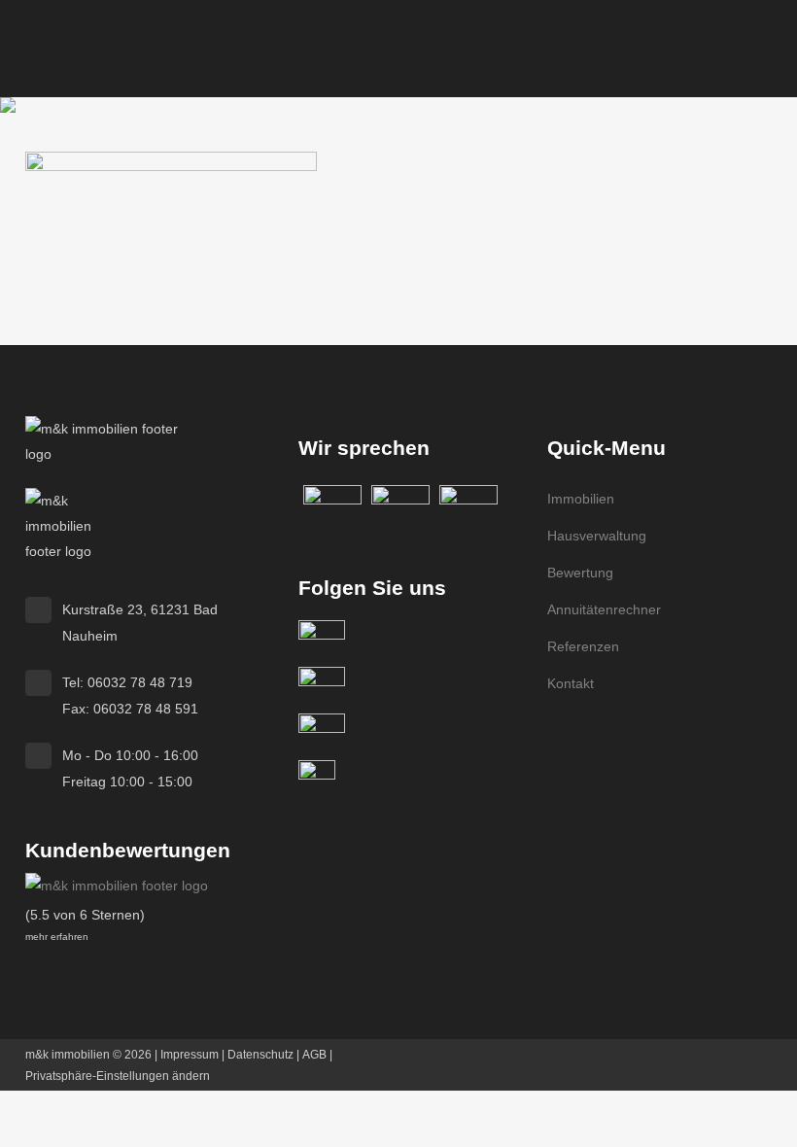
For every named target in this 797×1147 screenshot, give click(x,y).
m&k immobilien (67, 1054)
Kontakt (570, 683)
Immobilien (580, 498)
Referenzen (583, 646)
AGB (314, 1054)
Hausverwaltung (596, 535)
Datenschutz (260, 1054)
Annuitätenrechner (604, 609)
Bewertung (580, 572)
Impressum (189, 1054)
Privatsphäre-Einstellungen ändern (117, 1076)
